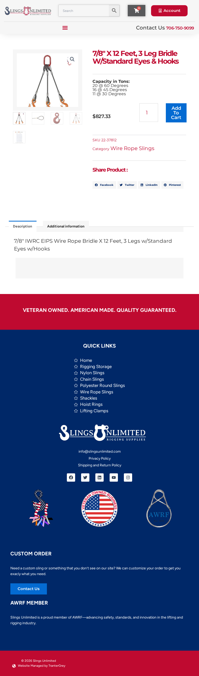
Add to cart (176, 112)
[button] (65, 28)
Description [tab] (22, 226)
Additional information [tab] (65, 226)
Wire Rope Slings (132, 148)
